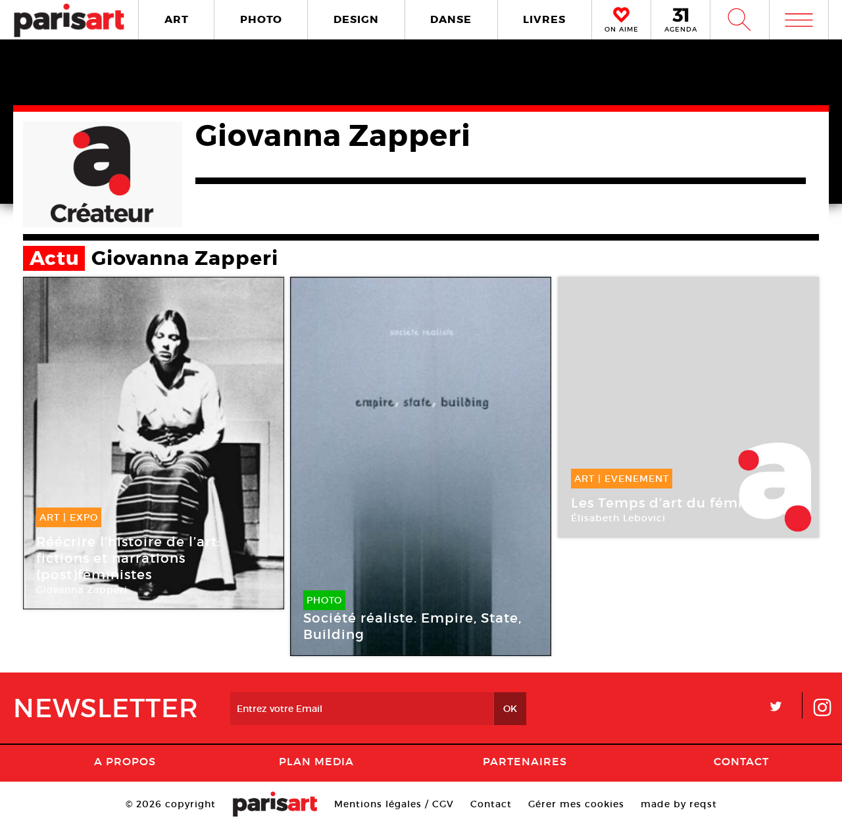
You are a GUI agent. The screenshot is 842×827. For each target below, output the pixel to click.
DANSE (451, 19)
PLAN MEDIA (316, 761)
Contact (741, 761)
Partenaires (525, 761)
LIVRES (544, 19)
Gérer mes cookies (576, 804)
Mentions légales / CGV (394, 804)
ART (176, 19)
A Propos (125, 761)
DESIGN (356, 19)
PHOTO (261, 19)
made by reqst (679, 804)
